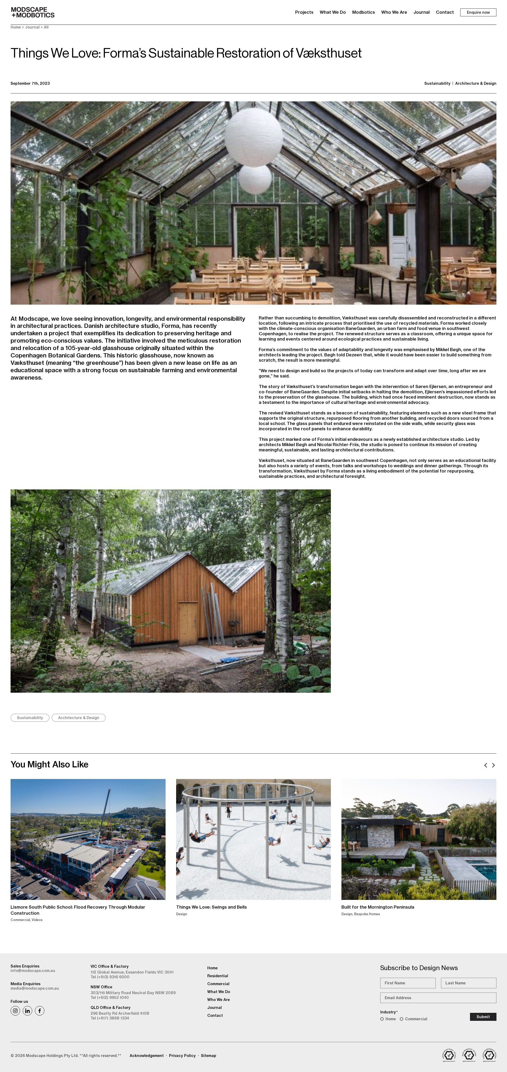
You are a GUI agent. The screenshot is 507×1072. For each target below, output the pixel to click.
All (46, 27)
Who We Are (394, 12)
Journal (422, 12)
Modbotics (363, 12)
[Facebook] (39, 1011)
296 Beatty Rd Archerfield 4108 (120, 1013)
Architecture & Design (475, 83)
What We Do (333, 12)
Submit (483, 1016)
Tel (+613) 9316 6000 (110, 977)
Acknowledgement (147, 1055)
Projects (304, 12)
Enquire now (478, 12)
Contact (445, 12)
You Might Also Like (49, 764)
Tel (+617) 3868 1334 (110, 1018)
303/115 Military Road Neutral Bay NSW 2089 (133, 992)
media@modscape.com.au (35, 988)
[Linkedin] (27, 1011)
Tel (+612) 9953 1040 (110, 997)
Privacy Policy (182, 1055)
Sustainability (437, 83)
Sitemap (208, 1055)
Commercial (416, 1019)
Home (16, 27)
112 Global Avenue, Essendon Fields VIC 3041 (132, 972)
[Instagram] (15, 1011)
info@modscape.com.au (33, 970)
